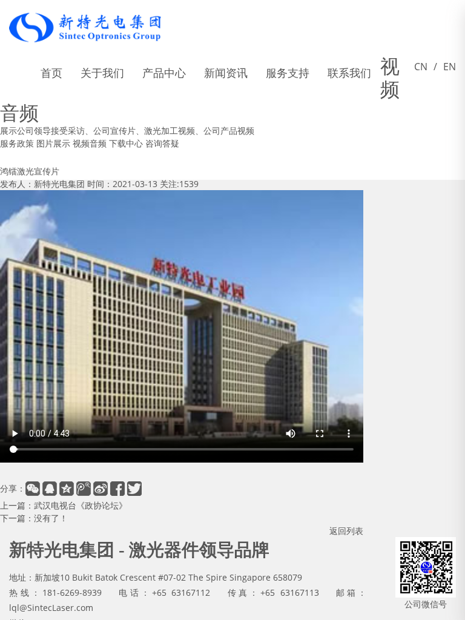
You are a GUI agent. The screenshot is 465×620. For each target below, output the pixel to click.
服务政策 (17, 143)
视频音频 (90, 143)
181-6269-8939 (72, 592)
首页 (51, 72)
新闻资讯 (226, 72)
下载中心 (126, 143)
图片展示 (53, 143)
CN (420, 72)
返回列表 (346, 530)
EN (449, 72)
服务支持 (287, 72)
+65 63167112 (181, 592)
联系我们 (349, 72)
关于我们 (102, 72)
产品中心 (164, 72)
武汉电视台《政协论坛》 (80, 505)
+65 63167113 (289, 592)
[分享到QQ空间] (66, 488)
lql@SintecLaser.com (51, 607)
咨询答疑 (162, 143)
